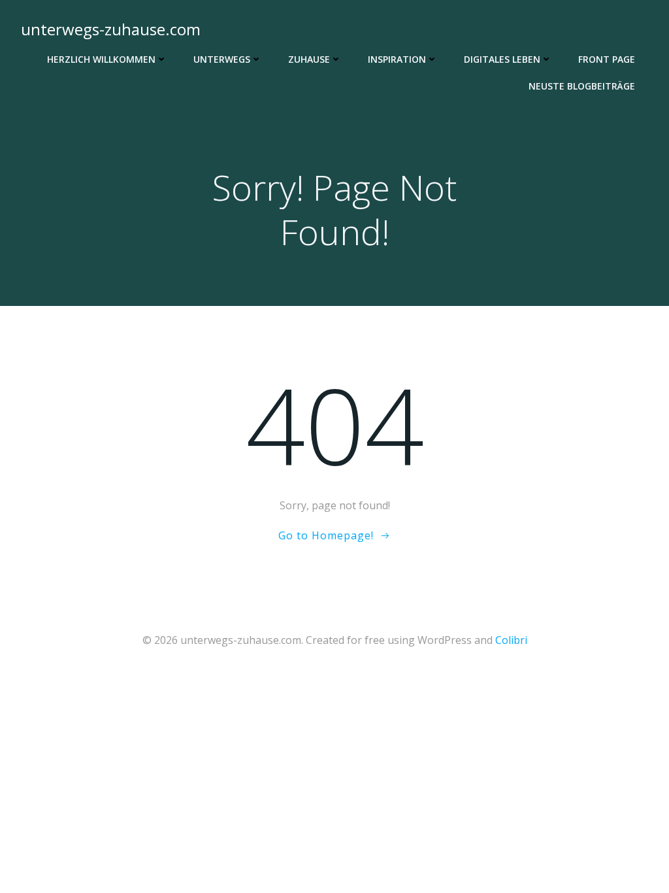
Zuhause (309, 59)
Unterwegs (221, 59)
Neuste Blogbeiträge (582, 86)
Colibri (511, 640)
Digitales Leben (502, 59)
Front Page (606, 59)
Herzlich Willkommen (101, 59)
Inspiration (397, 59)
